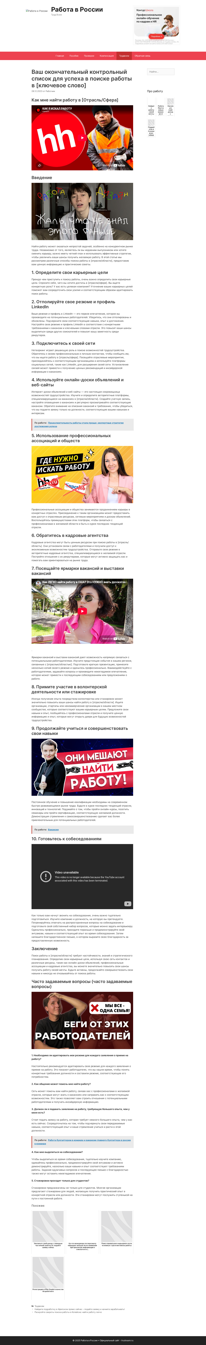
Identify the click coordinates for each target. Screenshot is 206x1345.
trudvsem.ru (127, 1340)
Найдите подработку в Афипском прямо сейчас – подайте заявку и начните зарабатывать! (80, 1309)
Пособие (74, 55)
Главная (60, 55)
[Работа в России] (37, 10)
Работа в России (77, 9)
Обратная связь (142, 55)
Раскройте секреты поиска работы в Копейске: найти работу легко (68, 1312)
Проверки (89, 55)
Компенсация (107, 55)
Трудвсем (124, 55)
